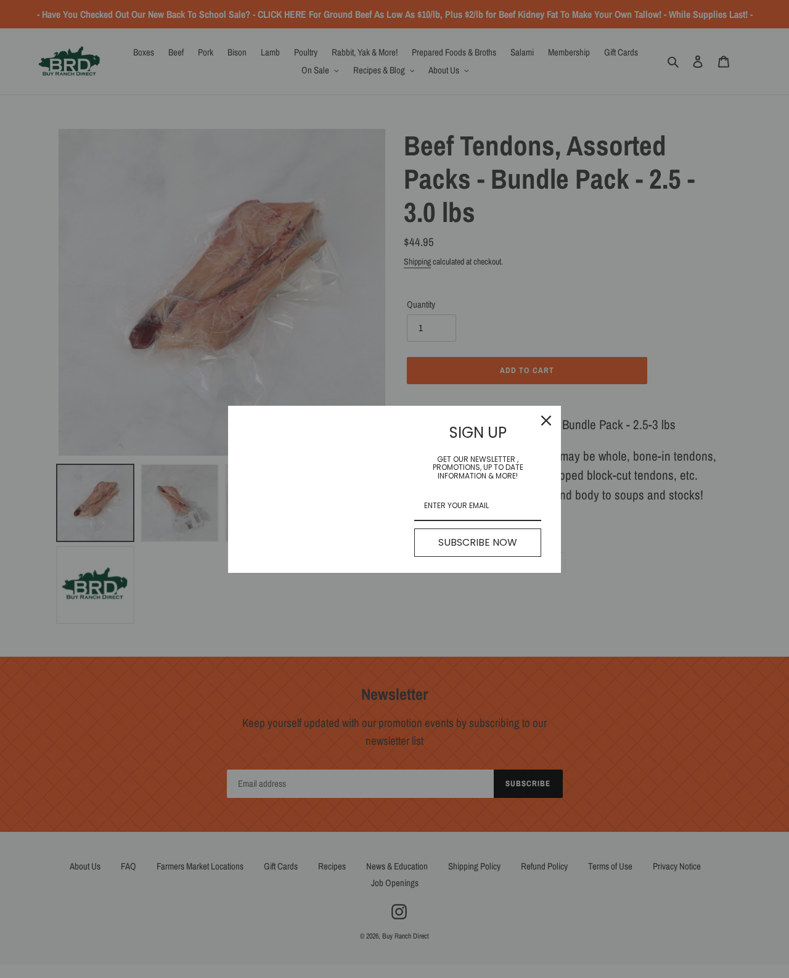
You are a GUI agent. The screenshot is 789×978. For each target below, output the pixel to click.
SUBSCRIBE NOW (477, 542)
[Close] (546, 420)
